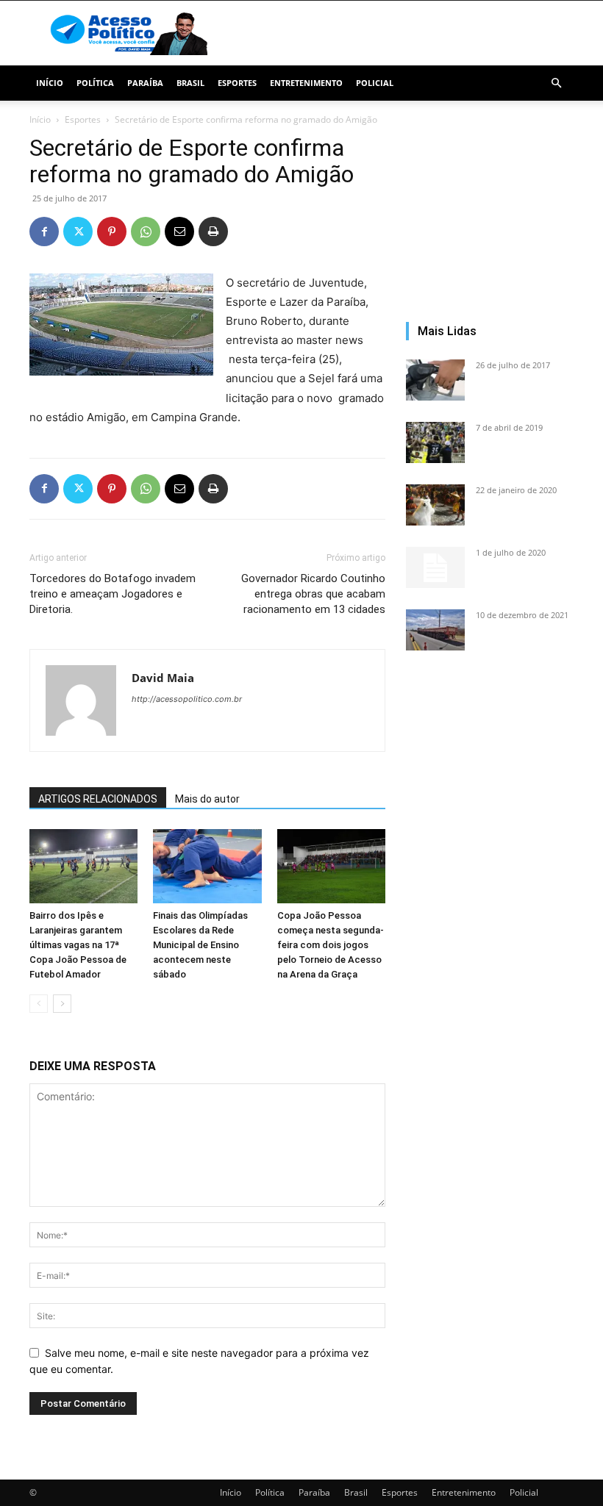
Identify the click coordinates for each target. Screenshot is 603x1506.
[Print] (213, 231)
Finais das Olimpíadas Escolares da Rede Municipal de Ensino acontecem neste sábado (200, 945)
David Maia (163, 677)
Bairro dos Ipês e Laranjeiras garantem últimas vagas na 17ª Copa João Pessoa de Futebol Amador (77, 945)
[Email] (179, 231)
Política (95, 82)
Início (49, 82)
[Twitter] (78, 231)
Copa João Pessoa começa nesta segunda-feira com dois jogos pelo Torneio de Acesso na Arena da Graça (330, 945)
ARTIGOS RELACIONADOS (97, 799)
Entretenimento (306, 82)
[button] (556, 83)
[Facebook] (44, 231)
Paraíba (145, 82)
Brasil (190, 82)
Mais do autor (207, 799)
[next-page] (62, 1003)
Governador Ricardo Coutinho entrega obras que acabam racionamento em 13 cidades (313, 594)
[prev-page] (38, 1003)
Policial (374, 82)
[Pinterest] (111, 231)
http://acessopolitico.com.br (187, 699)
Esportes (237, 82)
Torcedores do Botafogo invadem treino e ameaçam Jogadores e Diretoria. (112, 594)
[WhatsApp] (145, 231)
